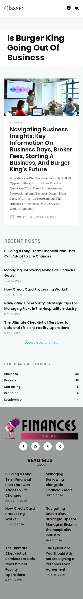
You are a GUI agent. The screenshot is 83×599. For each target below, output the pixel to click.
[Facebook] (23, 446)
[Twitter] (60, 446)
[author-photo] (13, 217)
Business (16, 122)
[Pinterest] (47, 446)
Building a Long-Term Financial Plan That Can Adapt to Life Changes (39, 254)
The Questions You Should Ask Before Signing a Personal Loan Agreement (60, 559)
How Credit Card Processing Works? (36, 289)
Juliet (21, 216)
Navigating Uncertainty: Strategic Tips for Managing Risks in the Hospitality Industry (40, 306)
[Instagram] (35, 446)
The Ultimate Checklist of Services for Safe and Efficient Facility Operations (37, 325)
